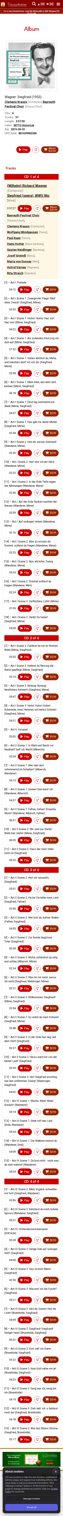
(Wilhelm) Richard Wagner (27, 186)
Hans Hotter (15, 244)
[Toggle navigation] (58, 4)
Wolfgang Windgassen (22, 232)
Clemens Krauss (16, 102)
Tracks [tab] (10, 168)
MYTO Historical (24, 125)
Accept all (31, 1507)
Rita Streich (15, 273)
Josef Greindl (16, 255)
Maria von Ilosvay (19, 261)
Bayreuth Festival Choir (23, 215)
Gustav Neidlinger (19, 249)
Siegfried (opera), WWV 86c (28, 196)
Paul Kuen (14, 238)
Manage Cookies (31, 1498)
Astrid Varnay (16, 267)
